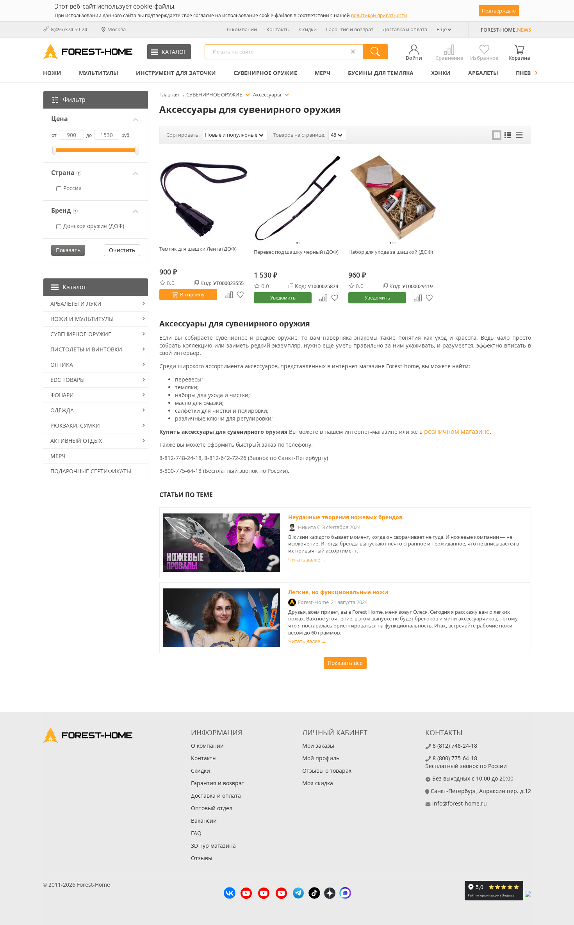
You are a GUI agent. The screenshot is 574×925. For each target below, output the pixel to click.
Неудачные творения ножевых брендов (345, 517)
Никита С (309, 527)
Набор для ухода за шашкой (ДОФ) (390, 251)
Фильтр (74, 99)
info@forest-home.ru (459, 803)
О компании (242, 29)
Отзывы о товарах (326, 770)
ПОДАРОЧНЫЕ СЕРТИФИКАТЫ (90, 471)
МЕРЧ (322, 73)
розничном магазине (457, 431)
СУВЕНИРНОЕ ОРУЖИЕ (265, 73)
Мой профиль (320, 758)
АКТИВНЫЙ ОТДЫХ (76, 440)
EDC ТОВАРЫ (67, 379)
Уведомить (283, 297)
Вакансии (204, 820)
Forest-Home (313, 602)
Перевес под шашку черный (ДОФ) (296, 251)
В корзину (192, 294)
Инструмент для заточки (176, 73)
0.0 (171, 283)
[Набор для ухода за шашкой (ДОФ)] (392, 197)
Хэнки (441, 73)
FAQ (196, 833)
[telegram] (298, 894)
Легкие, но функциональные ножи (338, 592)
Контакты (278, 29)
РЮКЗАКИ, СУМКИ (75, 425)
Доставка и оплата (405, 29)
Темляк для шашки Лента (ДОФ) (198, 248)
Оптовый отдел (211, 808)
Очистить (122, 250)
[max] (345, 894)
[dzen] (329, 894)
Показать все (345, 663)
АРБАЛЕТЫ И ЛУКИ (76, 303)
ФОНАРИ (62, 395)
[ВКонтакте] (229, 894)
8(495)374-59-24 (69, 29)
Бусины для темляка (381, 73)
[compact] (519, 135)
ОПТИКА (61, 364)
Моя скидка (317, 783)
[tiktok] (314, 894)
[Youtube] (246, 894)
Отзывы (201, 858)
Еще (442, 29)
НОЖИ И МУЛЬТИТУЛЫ (82, 319)
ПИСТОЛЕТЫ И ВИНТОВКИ (86, 349)
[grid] (496, 135)
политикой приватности (379, 15)
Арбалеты (483, 73)
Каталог (74, 287)
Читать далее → (307, 559)
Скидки (308, 29)
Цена (59, 119)
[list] (508, 135)
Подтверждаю (499, 10)
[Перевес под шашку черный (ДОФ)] (298, 197)
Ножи (52, 73)
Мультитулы (98, 73)
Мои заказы (318, 745)
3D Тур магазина (213, 845)
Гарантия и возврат (349, 29)
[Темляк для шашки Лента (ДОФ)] (203, 196)
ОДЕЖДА (62, 410)
